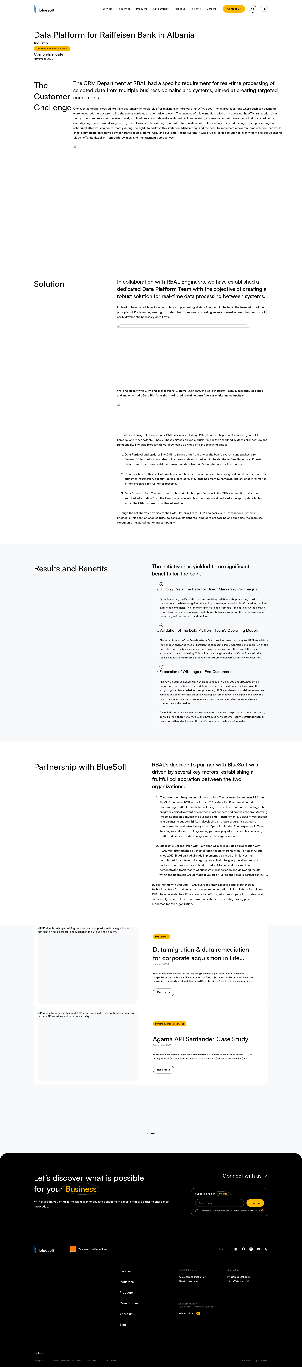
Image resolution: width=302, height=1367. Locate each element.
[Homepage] (44, 9)
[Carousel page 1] (153, 1133)
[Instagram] (251, 1249)
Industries (127, 1282)
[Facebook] (243, 1249)
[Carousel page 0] (147, 1133)
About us (126, 1314)
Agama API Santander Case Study (200, 1039)
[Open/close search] (252, 9)
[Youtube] (258, 1249)
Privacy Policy (40, 1360)
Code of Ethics (109, 1360)
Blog (123, 1325)
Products (126, 1292)
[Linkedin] (236, 1249)
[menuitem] (107, 9)
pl (264, 8)
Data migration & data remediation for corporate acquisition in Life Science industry (201, 957)
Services (125, 1271)
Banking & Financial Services (52, 48)
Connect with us (242, 1175)
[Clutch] (266, 1249)
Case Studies (129, 1303)
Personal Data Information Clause (66, 1360)
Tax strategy (92, 1360)
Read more (163, 992)
